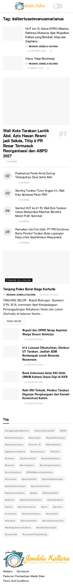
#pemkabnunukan (15, 486)
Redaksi (8, 571)
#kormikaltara (13, 472)
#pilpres (9, 499)
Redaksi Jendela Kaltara (43, 46)
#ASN (63, 430)
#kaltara (10, 458)
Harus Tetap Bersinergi (39, 58)
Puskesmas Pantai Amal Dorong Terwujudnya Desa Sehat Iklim (35, 175)
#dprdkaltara (53, 444)
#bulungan (35, 437)
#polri (44, 506)
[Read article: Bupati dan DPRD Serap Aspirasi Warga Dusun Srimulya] (11, 334)
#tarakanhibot (29, 520)
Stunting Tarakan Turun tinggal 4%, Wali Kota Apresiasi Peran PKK (39, 192)
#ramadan (11, 513)
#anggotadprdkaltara (17, 430)
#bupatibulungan (55, 437)
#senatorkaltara (31, 513)
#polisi (9, 506)
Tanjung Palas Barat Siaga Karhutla (29, 289)
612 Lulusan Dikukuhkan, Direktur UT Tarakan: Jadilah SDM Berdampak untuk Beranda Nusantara (45, 353)
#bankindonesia (14, 437)
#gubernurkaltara (15, 451)
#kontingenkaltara (50, 465)
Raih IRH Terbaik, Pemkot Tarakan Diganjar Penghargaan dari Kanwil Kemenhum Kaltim (45, 394)
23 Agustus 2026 (48, 294)
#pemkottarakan (40, 486)
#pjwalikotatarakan (31, 499)
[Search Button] (68, 6)
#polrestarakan (27, 506)
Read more (16, 320)
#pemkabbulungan (52, 479)
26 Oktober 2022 (36, 50)
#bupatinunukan (14, 444)
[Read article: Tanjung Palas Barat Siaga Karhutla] (36, 267)
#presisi (57, 506)
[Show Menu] (4, 6)
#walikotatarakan (46, 527)
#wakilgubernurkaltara (18, 527)
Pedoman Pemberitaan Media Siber (24, 576)
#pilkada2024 (50, 492)
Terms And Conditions (16, 581)
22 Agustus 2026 (33, 364)
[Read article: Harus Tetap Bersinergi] (13, 63)
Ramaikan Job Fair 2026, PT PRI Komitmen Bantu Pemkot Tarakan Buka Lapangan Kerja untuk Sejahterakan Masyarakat (42, 233)
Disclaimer (23, 571)
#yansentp (11, 534)
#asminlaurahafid (45, 430)
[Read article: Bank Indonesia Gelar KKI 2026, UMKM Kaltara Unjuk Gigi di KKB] (11, 376)
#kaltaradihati (28, 458)
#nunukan (10, 479)
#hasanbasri (38, 451)
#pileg (33, 492)
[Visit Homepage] (29, 6)
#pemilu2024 (29, 479)
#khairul (9, 465)
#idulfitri (55, 451)
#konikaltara (27, 465)
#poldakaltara (55, 499)
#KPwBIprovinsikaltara (40, 472)
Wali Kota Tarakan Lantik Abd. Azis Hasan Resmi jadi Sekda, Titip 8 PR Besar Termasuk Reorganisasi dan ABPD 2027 (26, 143)
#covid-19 (35, 444)
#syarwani (52, 513)
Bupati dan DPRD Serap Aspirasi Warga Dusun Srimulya (44, 332)
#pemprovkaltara (15, 492)
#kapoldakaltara (50, 458)
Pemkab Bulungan (18, 280)
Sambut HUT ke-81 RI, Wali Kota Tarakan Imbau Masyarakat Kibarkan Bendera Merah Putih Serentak (40, 212)
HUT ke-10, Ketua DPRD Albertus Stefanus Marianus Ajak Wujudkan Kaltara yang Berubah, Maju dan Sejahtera (47, 34)
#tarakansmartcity (53, 520)
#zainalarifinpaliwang (35, 534)
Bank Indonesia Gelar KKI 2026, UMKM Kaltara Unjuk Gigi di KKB (45, 375)
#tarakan (10, 520)
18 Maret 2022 (35, 68)
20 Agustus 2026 (33, 403)
